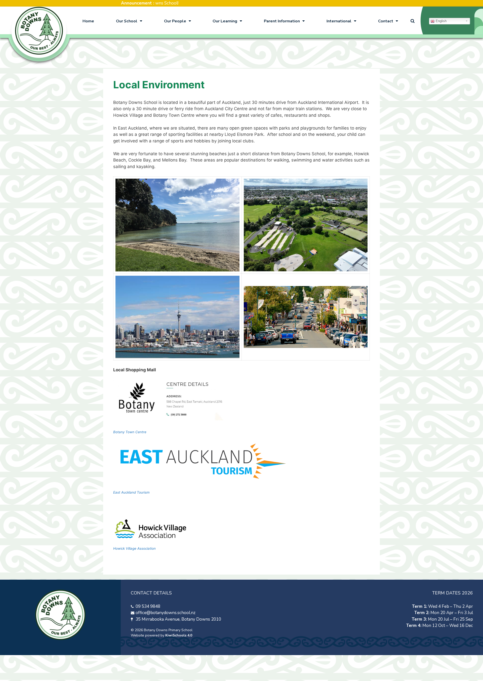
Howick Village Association (134, 548)
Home (88, 21)
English (441, 21)
